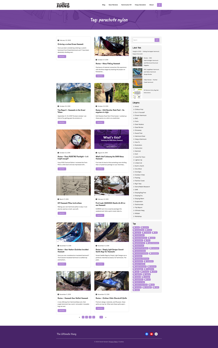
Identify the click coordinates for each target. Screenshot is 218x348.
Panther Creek (140, 181)
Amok (137, 106)
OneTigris (138, 172)
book (149, 230)
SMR (136, 190)
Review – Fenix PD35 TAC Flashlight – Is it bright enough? (73, 157)
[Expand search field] (159, 5)
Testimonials (139, 204)
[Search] (157, 40)
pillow (154, 272)
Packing (137, 178)
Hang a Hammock (140, 139)
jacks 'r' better (140, 264)
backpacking (140, 230)
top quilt (138, 287)
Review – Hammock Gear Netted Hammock (73, 298)
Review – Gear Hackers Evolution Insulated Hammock (73, 250)
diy (156, 232)
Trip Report (138, 207)
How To (137, 142)
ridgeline (138, 274)
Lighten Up (138, 160)
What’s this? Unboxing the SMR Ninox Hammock (110, 157)
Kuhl (136, 154)
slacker (138, 277)
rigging (148, 274)
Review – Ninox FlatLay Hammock (108, 63)
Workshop (138, 216)
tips (152, 285)
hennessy (139, 256)
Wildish (137, 213)
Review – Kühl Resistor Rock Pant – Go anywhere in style (110, 111)
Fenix (136, 121)
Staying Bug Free (140, 193)
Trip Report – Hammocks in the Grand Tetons (71, 111)
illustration (139, 261)
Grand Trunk (139, 246)
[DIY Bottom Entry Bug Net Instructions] (137, 94)
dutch (153, 238)
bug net (138, 232)
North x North (139, 166)
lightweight (139, 269)
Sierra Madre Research (142, 187)
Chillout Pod (139, 109)
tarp (148, 279)
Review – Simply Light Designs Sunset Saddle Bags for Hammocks (109, 250)
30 (101, 317)
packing (145, 272)
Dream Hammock (140, 115)
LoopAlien (150, 269)
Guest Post (138, 133)
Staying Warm (139, 199)
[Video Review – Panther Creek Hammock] (137, 84)
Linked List (138, 163)
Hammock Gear (140, 136)
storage (147, 277)
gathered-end (140, 243)
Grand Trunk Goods (142, 248)
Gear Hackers (139, 124)
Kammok (138, 151)
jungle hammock (141, 266)
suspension (139, 279)
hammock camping (141, 253)
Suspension (139, 201)
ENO (136, 118)
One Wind (138, 169)
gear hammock (153, 243)
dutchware (139, 240)
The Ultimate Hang (66, 334)
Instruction (138, 148)
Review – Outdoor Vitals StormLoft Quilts (111, 298)
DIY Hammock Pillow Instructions (70, 203)
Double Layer (140, 235)
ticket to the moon (141, 285)
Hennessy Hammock (142, 259)
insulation (150, 261)
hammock (155, 248)
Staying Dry (139, 196)
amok (137, 227)
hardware (155, 253)
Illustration (138, 145)
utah (156, 287)
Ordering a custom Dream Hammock (70, 44)
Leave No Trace (140, 157)
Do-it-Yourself (140, 112)
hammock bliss (140, 251)
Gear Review (139, 127)
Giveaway (138, 130)
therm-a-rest (140, 282)
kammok (153, 266)
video (137, 290)
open (137, 272)
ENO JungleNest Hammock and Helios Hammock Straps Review (151, 72)
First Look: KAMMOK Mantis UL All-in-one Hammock (111, 204)
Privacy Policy (113, 342)
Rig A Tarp (138, 184)
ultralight (148, 287)
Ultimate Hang (139, 210)
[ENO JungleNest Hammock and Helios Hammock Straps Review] (137, 73)
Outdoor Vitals (140, 175)
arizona (145, 227)
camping (147, 232)
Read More (61, 56)
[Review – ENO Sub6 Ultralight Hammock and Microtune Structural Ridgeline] (137, 62)
